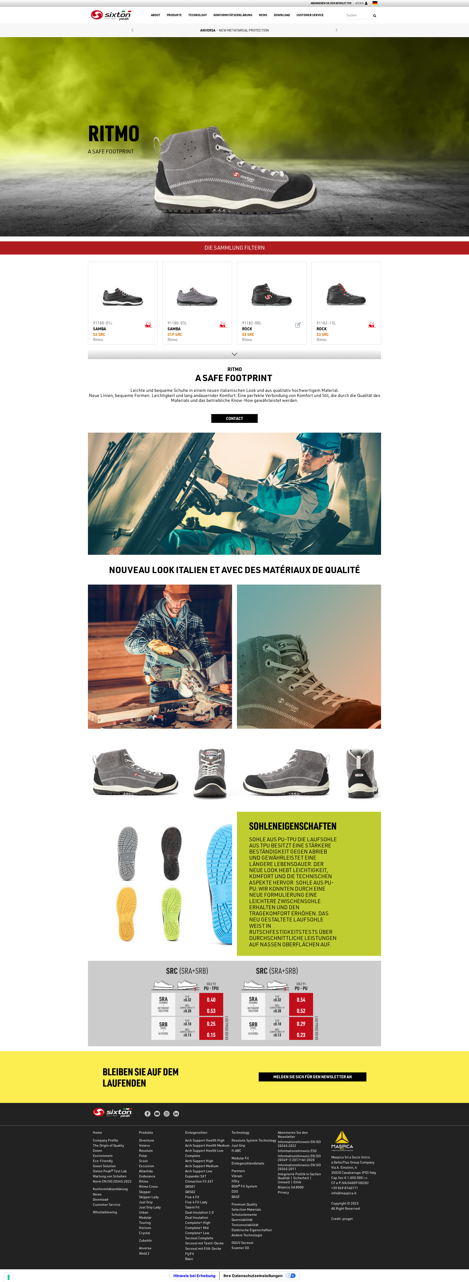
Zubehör (145, 1240)
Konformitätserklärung (232, 15)
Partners (238, 1170)
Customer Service (310, 15)
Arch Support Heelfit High (204, 1140)
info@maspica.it (343, 1193)
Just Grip (146, 1202)
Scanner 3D (240, 1247)
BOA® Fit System (244, 1186)
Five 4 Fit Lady (196, 1202)
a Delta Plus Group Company (352, 1162)
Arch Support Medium (201, 1166)
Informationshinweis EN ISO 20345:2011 (299, 1167)
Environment (103, 1155)
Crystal (144, 1232)
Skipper (145, 1191)
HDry (235, 1181)
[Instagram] (167, 1114)
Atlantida (146, 1171)
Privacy (283, 1192)
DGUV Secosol (242, 1242)
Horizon (145, 1227)
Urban (143, 1212)
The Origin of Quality (108, 1145)
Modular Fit (240, 1158)
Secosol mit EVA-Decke (203, 1248)
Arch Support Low (198, 1171)
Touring (145, 1222)
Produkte (174, 15)
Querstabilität (242, 1219)
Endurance (147, 1176)
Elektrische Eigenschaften (252, 1230)
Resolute (146, 1150)
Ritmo (143, 1181)
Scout (143, 1160)
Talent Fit (192, 1207)
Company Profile (105, 1140)
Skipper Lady (149, 1197)
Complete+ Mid (197, 1227)
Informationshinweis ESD (297, 1150)
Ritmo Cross (148, 1186)
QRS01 (190, 1186)
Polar (143, 1155)
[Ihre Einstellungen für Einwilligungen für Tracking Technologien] (8, 1277)
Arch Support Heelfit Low (204, 1150)
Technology (197, 15)
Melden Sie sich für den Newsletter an (312, 1076)
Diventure (146, 1140)
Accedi (359, 3)
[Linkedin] (176, 1114)
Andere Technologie (247, 1235)
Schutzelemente (244, 1214)
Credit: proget (342, 1218)
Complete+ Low (197, 1232)
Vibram (237, 1176)
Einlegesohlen (196, 1132)
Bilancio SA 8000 (291, 1187)
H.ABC (236, 1150)
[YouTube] (157, 1114)
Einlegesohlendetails (248, 1163)
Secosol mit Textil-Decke (204, 1243)
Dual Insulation (196, 1217)
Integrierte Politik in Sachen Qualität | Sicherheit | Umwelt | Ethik (299, 1178)
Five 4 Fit (192, 1197)
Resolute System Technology (254, 1140)
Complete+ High (197, 1222)
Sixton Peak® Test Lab (110, 1171)
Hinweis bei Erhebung (194, 1275)
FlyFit (189, 1253)
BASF (236, 1196)
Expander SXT (195, 1176)
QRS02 (190, 1191)
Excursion (146, 1166)
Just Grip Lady (150, 1207)
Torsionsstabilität (245, 1224)
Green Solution (104, 1166)
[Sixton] (111, 15)
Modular (145, 1217)
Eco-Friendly (103, 1160)
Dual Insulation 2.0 (199, 1212)
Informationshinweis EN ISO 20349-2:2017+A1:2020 (299, 1158)
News (263, 15)
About (155, 15)
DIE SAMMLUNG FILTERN (234, 248)
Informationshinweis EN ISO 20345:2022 (299, 1143)
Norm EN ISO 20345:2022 (112, 1181)
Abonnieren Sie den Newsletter (331, 3)
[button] (132, 30)
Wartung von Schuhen (110, 1176)
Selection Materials (246, 1209)
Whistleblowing (105, 1212)
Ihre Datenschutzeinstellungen (253, 1275)
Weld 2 (144, 1253)
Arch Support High (199, 1160)
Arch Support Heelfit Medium (207, 1145)
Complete (192, 1155)
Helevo (144, 1145)
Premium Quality (244, 1204)
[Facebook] (147, 1114)
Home (97, 1132)
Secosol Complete (199, 1238)
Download (282, 15)
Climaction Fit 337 (199, 1181)
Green (97, 1150)
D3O (235, 1191)
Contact (234, 418)
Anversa (145, 1248)
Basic (189, 1258)
